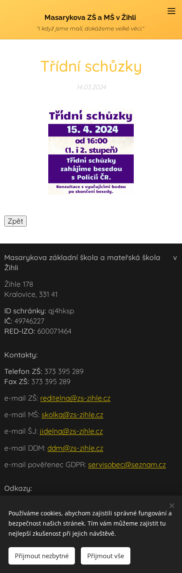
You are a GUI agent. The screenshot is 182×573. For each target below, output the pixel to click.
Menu (171, 10)
